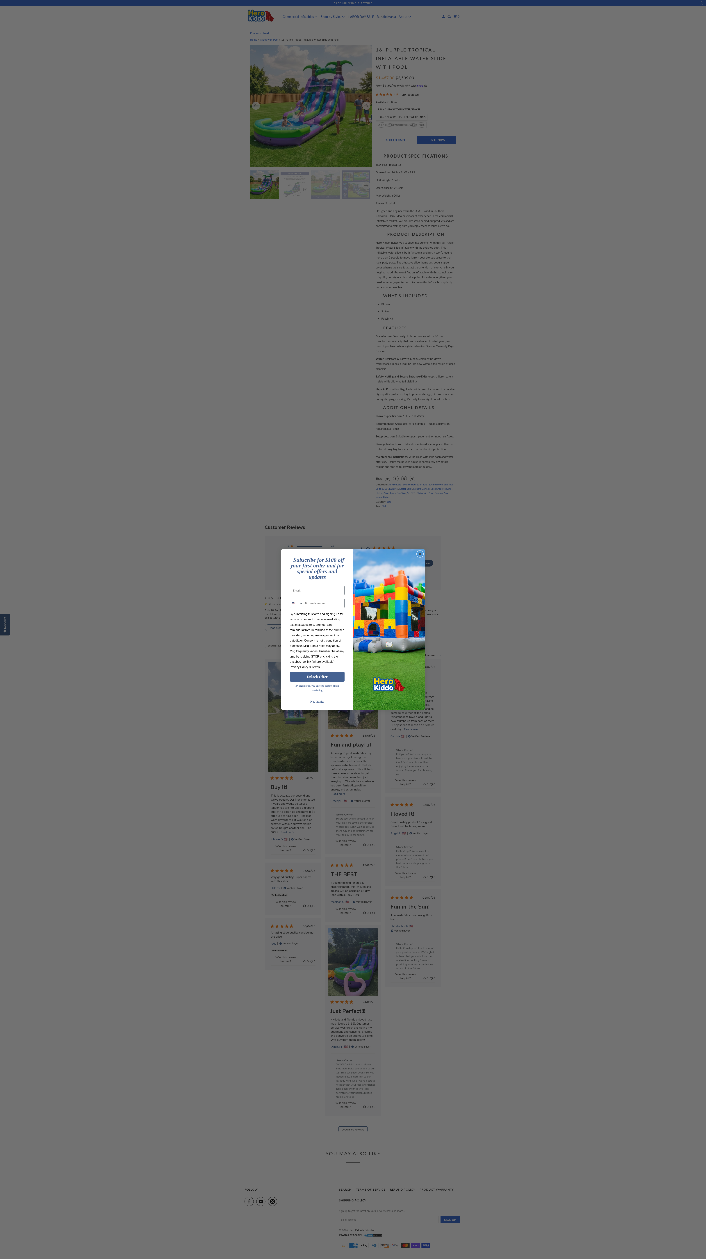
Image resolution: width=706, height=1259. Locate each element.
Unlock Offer (317, 677)
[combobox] (296, 603)
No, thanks (317, 701)
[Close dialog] (420, 554)
